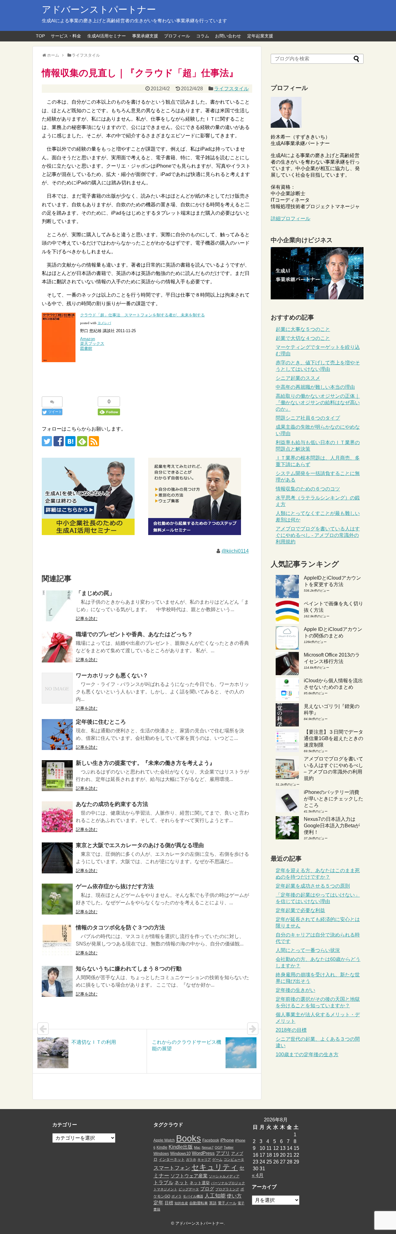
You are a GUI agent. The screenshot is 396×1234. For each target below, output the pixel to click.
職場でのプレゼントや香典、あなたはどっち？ (134, 634)
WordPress (203, 1153)
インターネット (172, 1159)
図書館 (86, 348)
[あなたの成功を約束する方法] (57, 816)
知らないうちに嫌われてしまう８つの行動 (129, 969)
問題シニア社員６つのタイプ (308, 418)
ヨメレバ (104, 323)
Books (188, 1138)
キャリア (204, 1159)
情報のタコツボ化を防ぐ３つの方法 (120, 927)
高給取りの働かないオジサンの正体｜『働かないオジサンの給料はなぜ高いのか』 (318, 402)
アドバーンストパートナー (99, 9)
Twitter (229, 1147)
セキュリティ (215, 1167)
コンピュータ (234, 1159)
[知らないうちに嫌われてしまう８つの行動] (57, 981)
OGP (218, 1147)
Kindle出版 (181, 1147)
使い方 (234, 1195)
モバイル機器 (193, 1196)
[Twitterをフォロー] (47, 441)
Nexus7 (207, 1147)
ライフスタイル (231, 88)
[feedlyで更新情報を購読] (82, 441)
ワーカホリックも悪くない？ (112, 675)
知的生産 (181, 1203)
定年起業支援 (260, 35)
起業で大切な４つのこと (303, 338)
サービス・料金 (66, 35)
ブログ (207, 1188)
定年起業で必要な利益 (300, 910)
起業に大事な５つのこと (303, 329)
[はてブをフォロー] (70, 441)
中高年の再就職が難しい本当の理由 (315, 387)
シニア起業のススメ (298, 378)
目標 (169, 1202)
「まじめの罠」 (95, 593)
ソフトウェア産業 (189, 1175)
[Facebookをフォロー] (59, 441)
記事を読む (86, 618)
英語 (213, 1203)
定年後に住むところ (101, 722)
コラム (202, 35)
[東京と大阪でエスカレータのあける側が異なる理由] (57, 857)
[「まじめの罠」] (57, 605)
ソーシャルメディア (224, 1176)
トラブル (163, 1182)
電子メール (227, 1203)
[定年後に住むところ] (57, 734)
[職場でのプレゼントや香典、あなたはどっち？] (57, 647)
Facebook (210, 1140)
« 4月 (258, 1175)
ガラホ (191, 1159)
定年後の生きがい (295, 990)
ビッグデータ (189, 1189)
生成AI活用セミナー (106, 35)
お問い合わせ (228, 35)
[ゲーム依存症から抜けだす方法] (57, 899)
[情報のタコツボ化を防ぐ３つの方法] (57, 940)
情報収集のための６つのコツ (308, 488)
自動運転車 (198, 1203)
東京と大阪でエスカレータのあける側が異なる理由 (140, 845)
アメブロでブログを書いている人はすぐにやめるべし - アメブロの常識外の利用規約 (318, 535)
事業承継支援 (145, 35)
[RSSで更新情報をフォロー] (94, 441)
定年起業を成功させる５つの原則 (313, 886)
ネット (181, 1182)
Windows (161, 1153)
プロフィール (177, 35)
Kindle (162, 1147)
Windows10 (180, 1153)
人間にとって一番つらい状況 (308, 950)
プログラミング (227, 1189)
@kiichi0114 (235, 551)
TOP (40, 35)
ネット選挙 (200, 1182)
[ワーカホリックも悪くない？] (57, 688)
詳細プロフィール (290, 218)
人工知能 (215, 1196)
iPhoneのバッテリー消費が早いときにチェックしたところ (333, 799)
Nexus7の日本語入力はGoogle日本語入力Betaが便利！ (332, 825)
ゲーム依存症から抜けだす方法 (115, 886)
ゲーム (217, 1159)
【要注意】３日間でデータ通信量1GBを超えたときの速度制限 (333, 738)
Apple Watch (164, 1140)
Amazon (87, 338)
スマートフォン (171, 1168)
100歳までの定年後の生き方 (307, 1054)
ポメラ (176, 1196)
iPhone (227, 1140)
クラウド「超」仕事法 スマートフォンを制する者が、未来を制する (142, 315)
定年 (158, 1202)
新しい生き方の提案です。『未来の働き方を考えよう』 (145, 763)
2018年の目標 (291, 1030)
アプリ (223, 1153)
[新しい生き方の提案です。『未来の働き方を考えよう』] (57, 775)
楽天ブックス (92, 343)
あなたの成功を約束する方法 (112, 804)
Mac (197, 1147)
